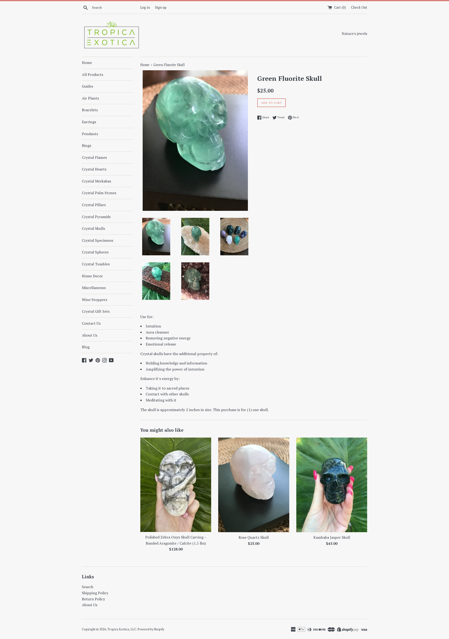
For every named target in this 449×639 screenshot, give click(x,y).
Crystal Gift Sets (96, 311)
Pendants (90, 133)
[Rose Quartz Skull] (253, 485)
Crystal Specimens (97, 240)
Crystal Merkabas (96, 181)
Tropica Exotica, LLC (121, 629)
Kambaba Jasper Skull (331, 537)
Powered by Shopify (151, 629)
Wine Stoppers (94, 299)
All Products (92, 74)
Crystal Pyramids (96, 216)
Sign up (161, 7)
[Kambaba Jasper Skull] (331, 485)
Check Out (359, 7)
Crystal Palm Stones (99, 192)
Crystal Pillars (94, 204)
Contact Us (91, 323)
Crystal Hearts (94, 169)
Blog (86, 346)
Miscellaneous (94, 287)
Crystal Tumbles (96, 264)
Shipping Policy (95, 592)
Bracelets (90, 109)
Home (87, 62)
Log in (145, 7)
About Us (89, 335)
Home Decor (92, 276)
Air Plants (90, 98)
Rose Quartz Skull (254, 537)
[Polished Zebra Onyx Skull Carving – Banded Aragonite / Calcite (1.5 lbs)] (175, 485)
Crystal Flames (94, 157)
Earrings (89, 121)
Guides (87, 86)
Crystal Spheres (95, 252)
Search (87, 586)
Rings (86, 145)
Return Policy (93, 599)
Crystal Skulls (93, 228)
